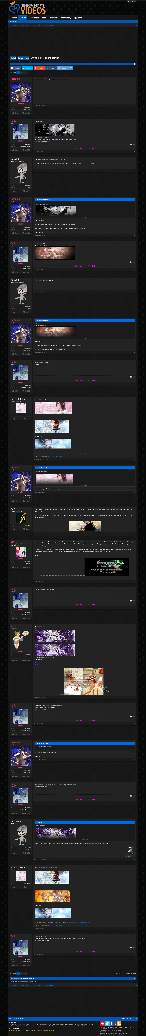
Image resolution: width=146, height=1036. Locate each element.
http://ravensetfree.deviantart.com (57, 456)
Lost (29, 187)
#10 (134, 492)
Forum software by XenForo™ (113, 1027)
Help (135, 1019)
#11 (134, 534)
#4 (134, 235)
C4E (13, 509)
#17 (134, 803)
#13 (134, 608)
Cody (35, 151)
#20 (134, 954)
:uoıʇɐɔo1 (28, 563)
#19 (134, 928)
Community (66, 17)
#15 (134, 724)
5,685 (27, 113)
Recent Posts (14, 21)
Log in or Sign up (131, 1)
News (10, 1030)
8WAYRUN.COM (32, 981)
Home (14, 17)
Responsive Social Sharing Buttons (108, 1035)
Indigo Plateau (26, 109)
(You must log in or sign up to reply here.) (126, 973)
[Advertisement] (73, 42)
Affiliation (51, 1030)
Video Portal (34, 17)
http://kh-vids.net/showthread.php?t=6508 (79, 453)
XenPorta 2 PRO (13, 981)
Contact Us (127, 1019)
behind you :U (27, 657)
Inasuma (31, 61)
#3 (134, 171)
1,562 (27, 660)
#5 (134, 269)
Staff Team (45, 1030)
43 (27, 418)
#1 (134, 105)
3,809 (27, 150)
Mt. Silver (28, 849)
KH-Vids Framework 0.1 (111, 1030)
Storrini (15, 159)
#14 (134, 697)
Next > (25, 72)
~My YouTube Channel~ (130, 855)
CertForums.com (123, 1035)
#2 (134, 151)
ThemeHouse (123, 1032)
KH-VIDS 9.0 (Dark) (16, 1019)
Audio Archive (25, 1030)
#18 (134, 860)
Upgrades (78, 17)
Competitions (20, 61)
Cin (35, 581)
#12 (134, 581)
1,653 (27, 853)
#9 (134, 459)
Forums (23, 17)
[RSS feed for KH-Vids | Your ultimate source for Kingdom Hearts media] (119, 1023)
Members (54, 17)
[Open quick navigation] (137, 25)
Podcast (39, 1030)
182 (27, 529)
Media (44, 17)
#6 (134, 292)
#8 (134, 384)
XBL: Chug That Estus (25, 146)
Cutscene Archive (17, 1030)
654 (27, 191)
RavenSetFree (18, 399)
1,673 (27, 567)
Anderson (16, 821)
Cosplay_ (37, 665)
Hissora (36, 697)
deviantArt (38, 663)
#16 (134, 759)
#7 (134, 352)
